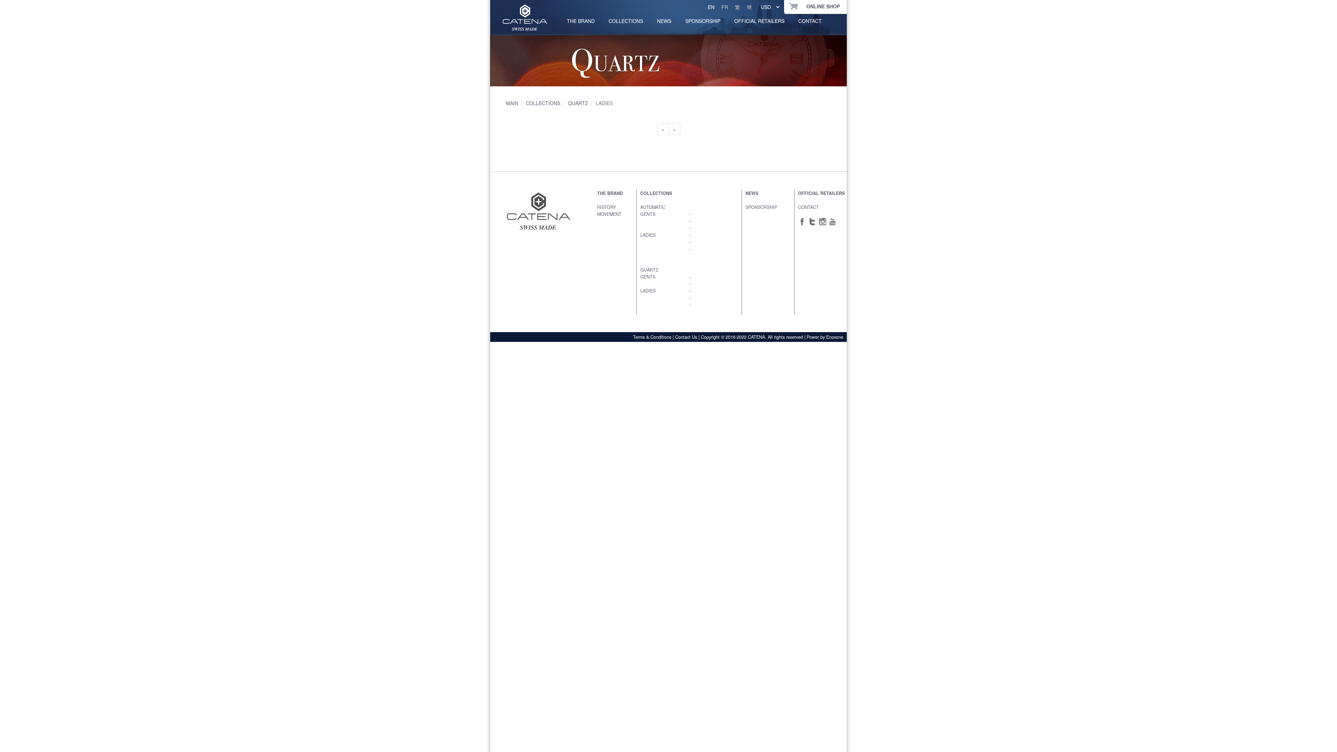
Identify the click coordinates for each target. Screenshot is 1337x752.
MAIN (512, 103)
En (711, 6)
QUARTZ (578, 103)
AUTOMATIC (652, 207)
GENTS (647, 214)
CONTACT (810, 20)
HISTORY (606, 207)
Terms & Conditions (652, 337)
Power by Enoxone (825, 337)
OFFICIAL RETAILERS (759, 20)
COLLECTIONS (626, 20)
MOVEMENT (609, 214)
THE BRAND (610, 193)
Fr (724, 6)
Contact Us (686, 337)
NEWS (664, 20)
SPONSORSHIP (702, 20)
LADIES (648, 235)
